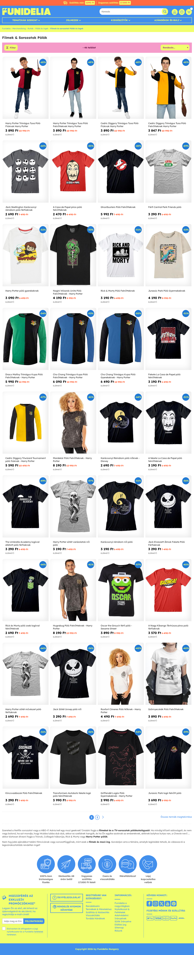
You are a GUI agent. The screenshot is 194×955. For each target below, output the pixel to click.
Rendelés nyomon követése (68, 908)
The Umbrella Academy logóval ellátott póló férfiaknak (22, 543)
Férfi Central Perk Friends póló (164, 207)
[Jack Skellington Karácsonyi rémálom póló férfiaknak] (26, 171)
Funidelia (6, 28)
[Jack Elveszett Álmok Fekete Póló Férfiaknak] (168, 506)
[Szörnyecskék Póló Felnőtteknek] (168, 674)
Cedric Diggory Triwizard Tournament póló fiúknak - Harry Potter (25, 459)
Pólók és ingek (41, 28)
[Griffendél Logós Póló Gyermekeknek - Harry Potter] (121, 757)
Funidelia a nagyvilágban (122, 905)
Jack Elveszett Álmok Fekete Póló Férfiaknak (166, 543)
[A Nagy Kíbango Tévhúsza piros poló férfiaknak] (168, 590)
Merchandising (19, 28)
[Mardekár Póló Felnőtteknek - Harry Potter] (73, 422)
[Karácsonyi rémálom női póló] (121, 506)
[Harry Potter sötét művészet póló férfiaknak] (26, 674)
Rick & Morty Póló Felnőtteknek (118, 290)
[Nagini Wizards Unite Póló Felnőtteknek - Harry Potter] (73, 255)
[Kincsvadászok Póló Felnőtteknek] (26, 757)
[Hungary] (149, 904)
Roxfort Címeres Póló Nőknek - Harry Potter (121, 711)
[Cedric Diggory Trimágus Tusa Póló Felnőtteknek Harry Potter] (168, 88)
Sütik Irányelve (123, 921)
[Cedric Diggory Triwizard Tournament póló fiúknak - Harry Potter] (26, 422)
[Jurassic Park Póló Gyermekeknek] (168, 255)
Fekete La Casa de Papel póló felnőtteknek (164, 376)
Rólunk (118, 930)
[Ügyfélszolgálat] (182, 12)
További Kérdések (95, 918)
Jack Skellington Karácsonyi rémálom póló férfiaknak (20, 208)
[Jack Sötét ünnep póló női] (73, 674)
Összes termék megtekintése (176, 816)
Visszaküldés (93, 915)
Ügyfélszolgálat (69, 897)
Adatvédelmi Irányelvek (121, 917)
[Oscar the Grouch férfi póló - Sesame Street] (121, 590)
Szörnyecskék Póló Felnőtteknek (165, 709)
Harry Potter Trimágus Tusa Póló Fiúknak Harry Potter (22, 125)
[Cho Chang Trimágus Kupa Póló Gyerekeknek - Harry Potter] (121, 339)
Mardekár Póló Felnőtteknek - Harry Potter (72, 459)
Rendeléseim (93, 906)
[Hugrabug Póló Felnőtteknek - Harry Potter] (73, 590)
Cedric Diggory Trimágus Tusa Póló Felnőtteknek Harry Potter (167, 125)
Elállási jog (120, 924)
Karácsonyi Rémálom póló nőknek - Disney (120, 459)
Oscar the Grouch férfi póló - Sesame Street (116, 627)
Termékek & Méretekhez (99, 909)
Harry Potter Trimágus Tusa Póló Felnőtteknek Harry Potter (70, 125)
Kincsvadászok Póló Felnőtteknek (23, 793)
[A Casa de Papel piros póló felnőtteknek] (73, 171)
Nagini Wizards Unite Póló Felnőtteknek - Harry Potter (68, 292)
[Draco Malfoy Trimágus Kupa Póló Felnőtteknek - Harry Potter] (26, 339)
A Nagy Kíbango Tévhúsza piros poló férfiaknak (168, 627)
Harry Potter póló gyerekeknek (22, 290)
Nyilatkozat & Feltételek (122, 911)
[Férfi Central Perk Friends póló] (168, 171)
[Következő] (103, 817)
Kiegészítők (119, 20)
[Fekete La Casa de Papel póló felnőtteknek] (168, 339)
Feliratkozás (34, 921)
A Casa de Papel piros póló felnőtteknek (67, 208)
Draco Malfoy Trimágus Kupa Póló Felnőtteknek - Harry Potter (24, 376)
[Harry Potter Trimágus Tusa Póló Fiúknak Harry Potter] (26, 88)
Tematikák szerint (24, 20)
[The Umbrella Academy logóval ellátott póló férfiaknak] (26, 506)
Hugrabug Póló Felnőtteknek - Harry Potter (72, 627)
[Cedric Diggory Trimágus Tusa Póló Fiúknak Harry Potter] (121, 88)
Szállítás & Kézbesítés (97, 912)
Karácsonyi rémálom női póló (117, 541)
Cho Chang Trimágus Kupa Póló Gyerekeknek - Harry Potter (118, 376)
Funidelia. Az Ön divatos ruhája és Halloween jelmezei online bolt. (26, 11)
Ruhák (30, 28)
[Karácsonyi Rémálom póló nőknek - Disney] (121, 422)
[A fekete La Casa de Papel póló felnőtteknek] (168, 422)
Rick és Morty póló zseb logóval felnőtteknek (22, 627)
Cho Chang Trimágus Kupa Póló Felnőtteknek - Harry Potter (70, 376)
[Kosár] (189, 12)
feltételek (38, 931)
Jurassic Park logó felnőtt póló (164, 793)
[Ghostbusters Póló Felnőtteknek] (121, 171)
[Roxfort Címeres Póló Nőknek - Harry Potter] (121, 674)
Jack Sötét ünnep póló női (67, 709)
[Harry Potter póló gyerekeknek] (26, 255)
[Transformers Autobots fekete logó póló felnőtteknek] (73, 757)
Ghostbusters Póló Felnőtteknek (118, 207)
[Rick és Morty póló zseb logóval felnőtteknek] (26, 590)
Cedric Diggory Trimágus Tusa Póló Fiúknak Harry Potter (119, 125)
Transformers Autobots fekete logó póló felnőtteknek (72, 794)
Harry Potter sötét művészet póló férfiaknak (23, 711)
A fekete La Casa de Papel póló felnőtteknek (165, 459)
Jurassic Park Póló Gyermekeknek (166, 290)
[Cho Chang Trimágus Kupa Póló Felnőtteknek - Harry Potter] (73, 339)
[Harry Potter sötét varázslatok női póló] (73, 506)
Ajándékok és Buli (166, 20)
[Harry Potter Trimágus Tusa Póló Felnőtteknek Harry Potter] (73, 88)
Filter (13, 47)
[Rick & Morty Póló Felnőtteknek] (121, 255)
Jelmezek (72, 20)
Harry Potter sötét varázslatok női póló (71, 543)
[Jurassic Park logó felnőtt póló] (168, 757)
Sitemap (119, 927)
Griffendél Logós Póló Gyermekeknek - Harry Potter (116, 794)
